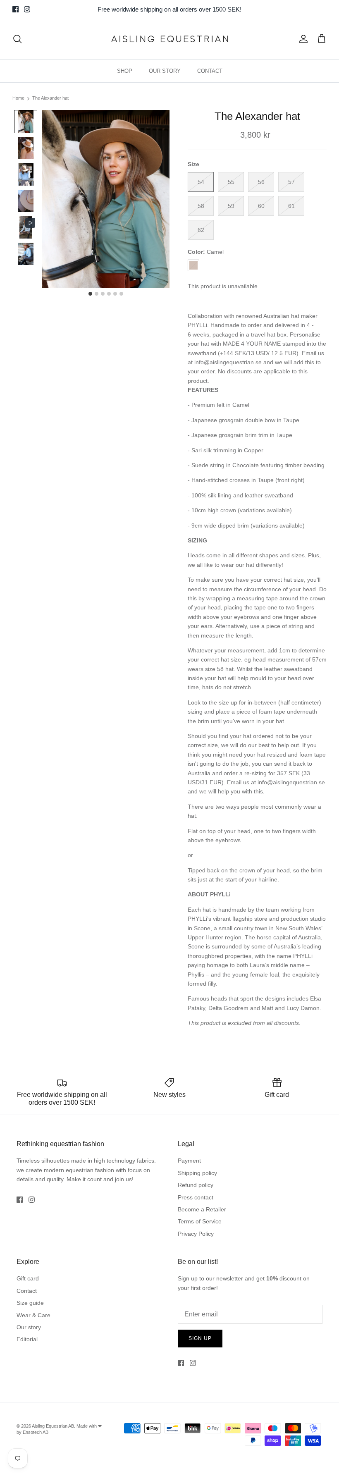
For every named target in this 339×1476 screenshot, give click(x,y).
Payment (189, 1160)
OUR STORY (165, 71)
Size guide (30, 1302)
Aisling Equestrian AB (53, 1425)
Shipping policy (197, 1173)
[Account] (301, 39)
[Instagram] (27, 9)
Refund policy (195, 1185)
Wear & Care (33, 1315)
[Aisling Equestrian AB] (169, 39)
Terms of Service (200, 1221)
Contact (27, 1290)
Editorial (27, 1339)
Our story (29, 1327)
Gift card (28, 1278)
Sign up (200, 1338)
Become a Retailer (202, 1209)
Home (18, 98)
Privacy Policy (196, 1233)
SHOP (124, 71)
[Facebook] (15, 9)
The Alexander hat (50, 98)
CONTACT (209, 71)
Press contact (195, 1197)
